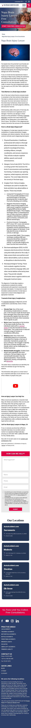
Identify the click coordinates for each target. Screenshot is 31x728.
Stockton (8, 569)
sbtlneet (3, 445)
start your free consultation (13, 26)
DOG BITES (4, 644)
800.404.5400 (9, 658)
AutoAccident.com (11, 527)
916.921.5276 (7, 661)
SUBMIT (15, 509)
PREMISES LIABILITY (7, 649)
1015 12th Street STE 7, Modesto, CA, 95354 (16, 553)
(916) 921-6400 (9, 536)
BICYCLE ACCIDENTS (7, 636)
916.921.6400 (8, 656)
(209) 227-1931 (9, 555)
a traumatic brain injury (9, 302)
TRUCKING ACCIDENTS (7, 631)
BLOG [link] (3, 668)
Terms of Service (12, 702)
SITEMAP (3, 671)
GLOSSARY (4, 673)
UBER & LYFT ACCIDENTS (8, 646)
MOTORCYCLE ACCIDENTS (8, 634)
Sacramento (9, 530)
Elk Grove (8, 588)
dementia (10, 361)
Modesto (8, 549)
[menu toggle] (24, 5)
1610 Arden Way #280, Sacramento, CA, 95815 (16, 533)
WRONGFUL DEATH (6, 641)
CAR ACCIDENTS (5, 629)
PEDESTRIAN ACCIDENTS (8, 639)
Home (3, 34)
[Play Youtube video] (15, 386)
